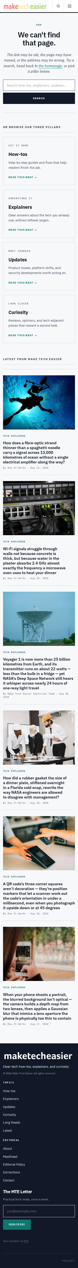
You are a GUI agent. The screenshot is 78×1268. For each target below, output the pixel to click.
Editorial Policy (14, 1164)
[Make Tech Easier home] (25, 6)
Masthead (10, 1156)
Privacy (68, 1260)
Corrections (11, 1172)
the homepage (50, 65)
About (7, 1148)
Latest (7, 1130)
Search (39, 98)
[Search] (58, 6)
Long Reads (11, 1122)
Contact (8, 1180)
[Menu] (69, 6)
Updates (9, 1107)
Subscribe (17, 1224)
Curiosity (9, 1115)
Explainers (11, 1099)
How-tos (9, 1091)
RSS (26, 1241)
